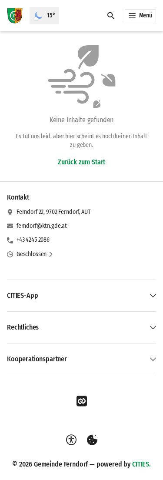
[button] (35, 254)
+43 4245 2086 (33, 239)
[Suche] (111, 16)
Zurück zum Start (81, 162)
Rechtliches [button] (23, 327)
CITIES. (141, 464)
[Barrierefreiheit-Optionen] (71, 440)
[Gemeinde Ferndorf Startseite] (15, 15)
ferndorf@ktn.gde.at (42, 226)
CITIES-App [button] (22, 295)
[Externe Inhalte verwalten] (92, 440)
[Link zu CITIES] (82, 401)
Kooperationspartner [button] (37, 359)
